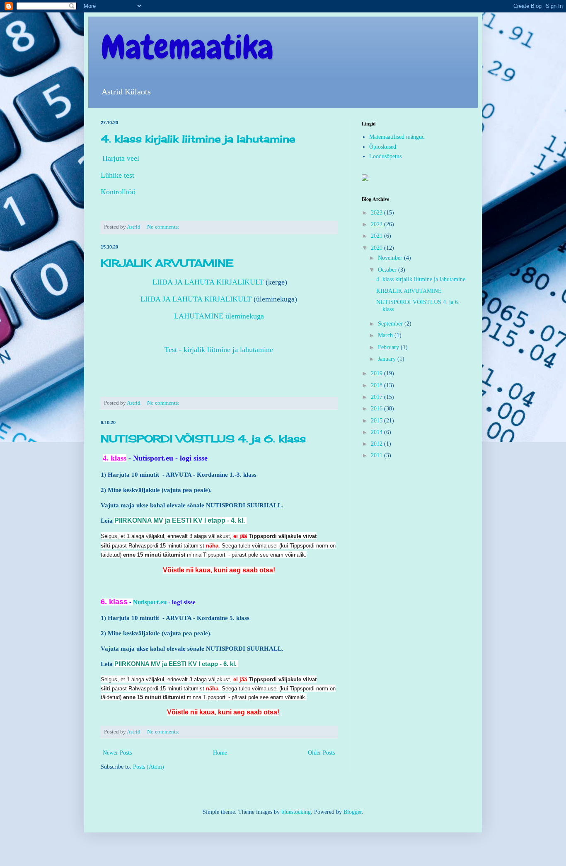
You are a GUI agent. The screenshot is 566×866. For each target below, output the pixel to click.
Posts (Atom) (148, 767)
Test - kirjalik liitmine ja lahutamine (218, 349)
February (389, 347)
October (388, 270)
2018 (377, 385)
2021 (377, 236)
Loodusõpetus (385, 156)
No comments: (164, 227)
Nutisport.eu (153, 458)
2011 (377, 455)
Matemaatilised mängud (397, 137)
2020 (377, 248)
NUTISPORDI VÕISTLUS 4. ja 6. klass (203, 438)
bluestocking (296, 812)
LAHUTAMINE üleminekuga (219, 316)
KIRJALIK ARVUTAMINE (167, 263)
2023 (377, 213)
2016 (377, 408)
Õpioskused (382, 147)
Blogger (352, 812)
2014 (377, 432)
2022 (377, 224)
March (386, 335)
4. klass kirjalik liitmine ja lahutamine (198, 139)
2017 (377, 397)
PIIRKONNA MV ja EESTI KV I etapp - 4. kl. (179, 520)
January (387, 359)
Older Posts (321, 753)
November (391, 258)
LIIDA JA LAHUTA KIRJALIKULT (207, 282)
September (391, 324)
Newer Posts (117, 753)
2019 (377, 373)
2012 (377, 444)
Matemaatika (187, 47)
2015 (377, 420)
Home (220, 753)
